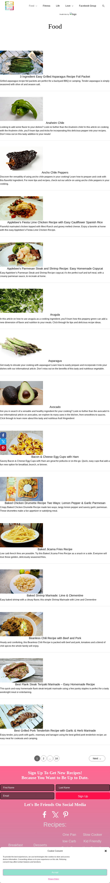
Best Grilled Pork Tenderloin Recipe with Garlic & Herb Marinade (55, 730)
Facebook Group (87, 5)
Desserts (40, 845)
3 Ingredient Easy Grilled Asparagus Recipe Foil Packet (55, 76)
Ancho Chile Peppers (55, 172)
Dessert (46, 40)
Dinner (58, 40)
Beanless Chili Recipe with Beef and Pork (55, 638)
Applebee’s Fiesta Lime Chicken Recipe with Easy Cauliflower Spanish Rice (55, 222)
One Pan (69, 834)
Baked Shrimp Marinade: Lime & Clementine (55, 595)
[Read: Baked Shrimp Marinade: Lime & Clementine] (21, 581)
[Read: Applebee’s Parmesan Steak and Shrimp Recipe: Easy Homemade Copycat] (21, 254)
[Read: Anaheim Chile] (21, 108)
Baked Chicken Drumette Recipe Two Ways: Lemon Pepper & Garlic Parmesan (55, 503)
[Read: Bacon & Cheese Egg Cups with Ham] (21, 442)
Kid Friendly (92, 841)
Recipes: (55, 824)
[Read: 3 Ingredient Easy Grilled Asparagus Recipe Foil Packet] (21, 62)
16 (56, 758)
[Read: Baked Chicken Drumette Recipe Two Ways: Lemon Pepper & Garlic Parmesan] (21, 489)
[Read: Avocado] (21, 393)
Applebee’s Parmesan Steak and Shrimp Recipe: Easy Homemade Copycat (55, 268)
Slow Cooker (92, 834)
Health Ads (63, 14)
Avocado (55, 407)
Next (97, 758)
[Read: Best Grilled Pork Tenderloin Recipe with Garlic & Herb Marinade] (21, 716)
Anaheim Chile (55, 122)
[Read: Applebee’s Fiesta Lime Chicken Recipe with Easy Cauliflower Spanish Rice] (21, 208)
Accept (55, 872)
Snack (100, 40)
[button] (105, 851)
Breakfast (33, 40)
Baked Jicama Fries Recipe (55, 549)
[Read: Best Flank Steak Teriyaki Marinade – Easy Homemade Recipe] (21, 670)
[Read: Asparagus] (21, 346)
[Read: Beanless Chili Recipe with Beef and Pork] (21, 624)
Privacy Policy (53, 879)
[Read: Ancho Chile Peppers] (21, 158)
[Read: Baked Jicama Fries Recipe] (21, 535)
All (7, 40)
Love (67, 5)
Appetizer (18, 40)
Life (58, 5)
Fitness (46, 5)
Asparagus (55, 360)
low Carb (69, 841)
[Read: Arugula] (21, 300)
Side (90, 40)
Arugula (55, 314)
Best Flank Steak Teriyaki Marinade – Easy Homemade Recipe (55, 684)
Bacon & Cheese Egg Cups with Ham (55, 456)
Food (31, 5)
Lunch (80, 40)
